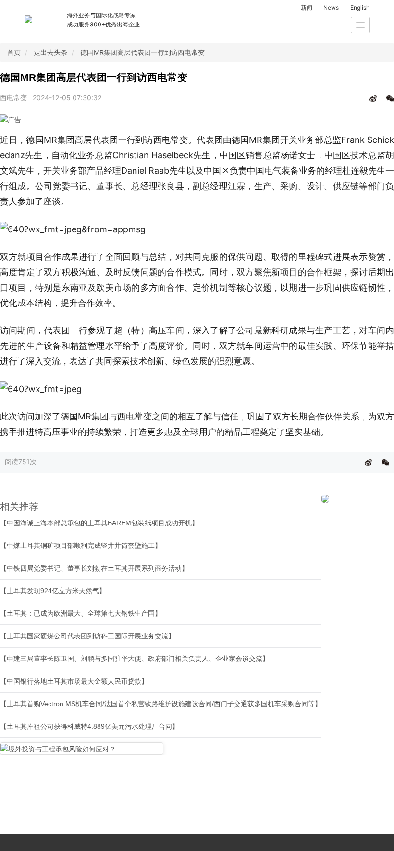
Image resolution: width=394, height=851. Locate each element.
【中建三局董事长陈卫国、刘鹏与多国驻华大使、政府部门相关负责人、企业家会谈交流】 (134, 658)
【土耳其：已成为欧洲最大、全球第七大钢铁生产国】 (80, 613)
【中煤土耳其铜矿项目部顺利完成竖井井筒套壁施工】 (80, 545)
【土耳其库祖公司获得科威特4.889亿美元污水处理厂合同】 (89, 726)
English (359, 7)
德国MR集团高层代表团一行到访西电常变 (142, 52)
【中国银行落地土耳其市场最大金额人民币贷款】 (74, 681)
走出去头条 (50, 52)
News (331, 7)
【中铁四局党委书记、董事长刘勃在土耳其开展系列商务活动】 (94, 568)
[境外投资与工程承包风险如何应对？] (81, 748)
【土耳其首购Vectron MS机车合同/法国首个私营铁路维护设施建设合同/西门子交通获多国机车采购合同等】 (160, 704)
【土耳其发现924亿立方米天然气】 (53, 591)
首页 (14, 52)
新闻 (306, 7)
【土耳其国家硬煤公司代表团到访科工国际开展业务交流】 (87, 636)
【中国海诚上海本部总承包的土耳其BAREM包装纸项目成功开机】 (99, 523)
